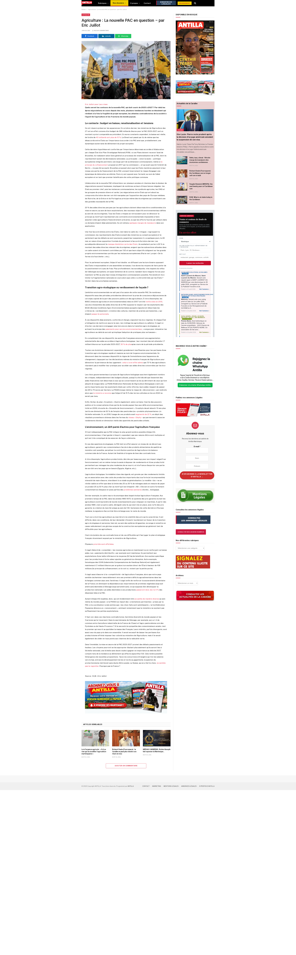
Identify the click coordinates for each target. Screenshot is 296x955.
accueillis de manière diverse (146, 599)
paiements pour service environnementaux (124, 329)
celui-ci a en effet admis (132, 362)
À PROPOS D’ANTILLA (206, 786)
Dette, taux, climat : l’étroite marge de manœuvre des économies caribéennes (199, 160)
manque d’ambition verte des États (122, 244)
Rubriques (102, 3)
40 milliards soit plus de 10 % (108, 137)
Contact (147, 3)
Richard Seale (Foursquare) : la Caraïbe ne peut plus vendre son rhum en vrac (124, 751)
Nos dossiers (118, 3)
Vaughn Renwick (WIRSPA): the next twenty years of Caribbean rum (201, 186)
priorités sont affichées (103, 544)
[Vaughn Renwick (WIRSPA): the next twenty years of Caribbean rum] (182, 187)
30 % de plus (126, 344)
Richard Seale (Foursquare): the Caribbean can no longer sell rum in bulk (200, 173)
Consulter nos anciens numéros (191, 532)
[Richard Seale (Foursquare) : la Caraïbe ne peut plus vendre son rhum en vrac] (126, 738)
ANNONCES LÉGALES (189, 786)
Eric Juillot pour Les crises (96, 104)
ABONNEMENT (184, 3)
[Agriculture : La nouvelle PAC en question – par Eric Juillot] (126, 70)
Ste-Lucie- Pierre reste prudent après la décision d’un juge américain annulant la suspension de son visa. (195, 137)
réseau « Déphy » (135, 417)
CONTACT (146, 786)
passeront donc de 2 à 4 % (147, 590)
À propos (134, 3)
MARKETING (156, 786)
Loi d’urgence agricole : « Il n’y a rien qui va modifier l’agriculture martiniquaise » (94, 751)
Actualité (85, 14)
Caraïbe (180, 130)
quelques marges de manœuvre (142, 223)
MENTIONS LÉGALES (171, 786)
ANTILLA (131, 786)
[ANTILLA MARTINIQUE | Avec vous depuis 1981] (87, 3)
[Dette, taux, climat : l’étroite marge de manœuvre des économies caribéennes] (182, 160)
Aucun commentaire (101, 30)
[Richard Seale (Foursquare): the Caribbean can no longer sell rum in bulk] (182, 173)
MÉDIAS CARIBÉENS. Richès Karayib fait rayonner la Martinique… (156, 750)
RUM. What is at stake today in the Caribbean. (200, 198)
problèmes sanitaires (133, 490)
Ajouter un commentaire (126, 766)
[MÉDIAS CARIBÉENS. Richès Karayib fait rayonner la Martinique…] (157, 738)
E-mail (197, 446)
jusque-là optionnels (100, 314)
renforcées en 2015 (154, 302)
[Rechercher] (195, 3)
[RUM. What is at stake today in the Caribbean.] (182, 200)
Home (84, 9)
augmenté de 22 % (143, 414)
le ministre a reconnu (102, 393)
